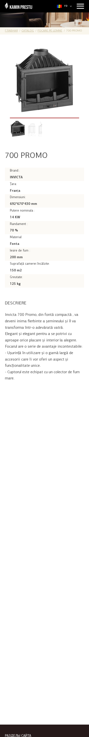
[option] (44, 80)
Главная (11, 30)
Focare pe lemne (50, 30)
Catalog (28, 30)
